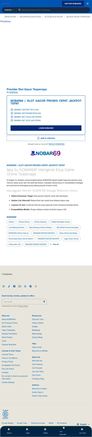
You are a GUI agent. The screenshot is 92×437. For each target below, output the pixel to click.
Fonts (4, 341)
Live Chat (82, 433)
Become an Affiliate (40, 350)
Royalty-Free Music (9, 333)
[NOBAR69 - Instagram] (3, 286)
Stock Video (6, 326)
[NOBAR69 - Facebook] (14, 286)
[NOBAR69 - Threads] (25, 286)
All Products (62, 423)
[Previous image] (4, 50)
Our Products (37, 364)
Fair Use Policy (8, 368)
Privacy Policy (23, 306)
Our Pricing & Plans (10, 323)
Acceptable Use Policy (11, 365)
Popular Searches (9, 344)
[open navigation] (87, 3)
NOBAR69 (13, 92)
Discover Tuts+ (38, 319)
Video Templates (8, 330)
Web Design (37, 333)
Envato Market (7, 423)
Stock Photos (7, 337)
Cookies (5, 372)
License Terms (7, 354)
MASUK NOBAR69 (56, 144)
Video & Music (38, 323)
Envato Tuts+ (22, 423)
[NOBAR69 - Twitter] (36, 286)
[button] (46, 50)
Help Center (37, 347)
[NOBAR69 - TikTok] (9, 286)
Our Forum (36, 375)
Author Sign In (37, 392)
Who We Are (37, 360)
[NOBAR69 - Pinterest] (30, 286)
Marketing (36, 330)
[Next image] (87, 50)
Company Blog (38, 378)
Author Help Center (39, 395)
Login (28, 433)
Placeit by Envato (38, 423)
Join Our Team (38, 371)
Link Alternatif (63, 433)
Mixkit (51, 423)
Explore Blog (37, 337)
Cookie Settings (8, 382)
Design (35, 326)
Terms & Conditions (9, 358)
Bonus (9, 433)
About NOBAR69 (8, 319)
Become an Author (39, 388)
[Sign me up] (44, 301)
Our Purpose (37, 368)
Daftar (46, 433)
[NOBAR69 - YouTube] (19, 286)
